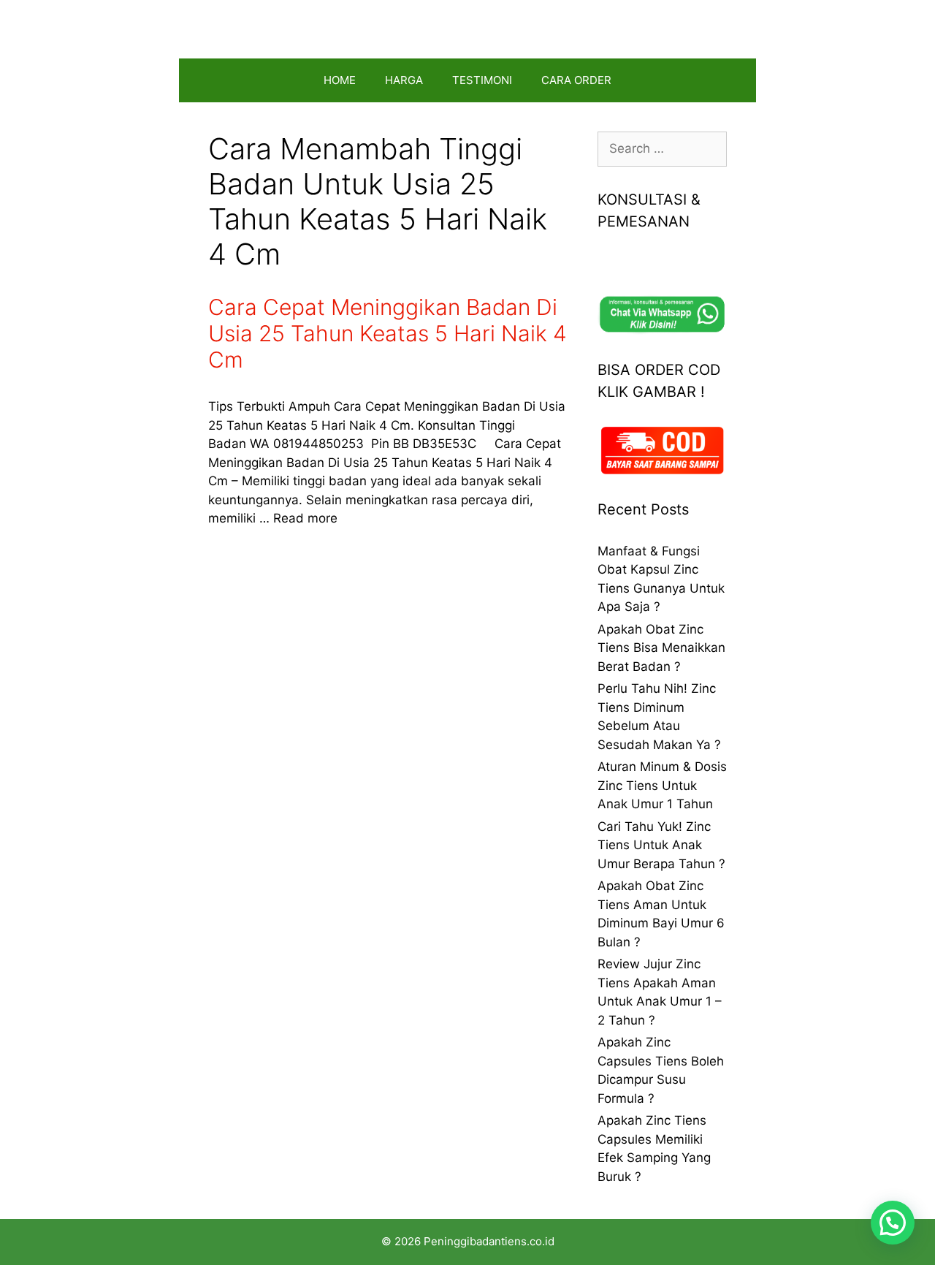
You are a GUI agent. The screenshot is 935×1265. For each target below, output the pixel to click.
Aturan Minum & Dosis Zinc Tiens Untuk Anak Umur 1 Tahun (662, 785)
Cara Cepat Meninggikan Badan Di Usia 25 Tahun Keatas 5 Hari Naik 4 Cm (387, 333)
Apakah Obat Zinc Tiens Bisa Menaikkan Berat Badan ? (661, 648)
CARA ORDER (576, 80)
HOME (340, 80)
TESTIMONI (482, 80)
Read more (305, 518)
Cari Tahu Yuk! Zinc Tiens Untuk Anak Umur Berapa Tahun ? (661, 845)
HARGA (404, 80)
